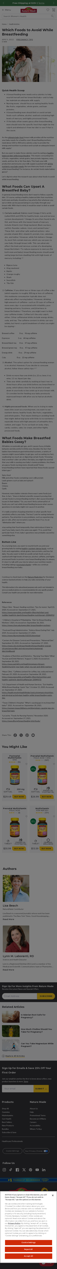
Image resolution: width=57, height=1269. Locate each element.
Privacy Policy (14, 1223)
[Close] (53, 1195)
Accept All (28, 1256)
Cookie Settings (28, 1242)
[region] (28, 1227)
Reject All (28, 1249)
